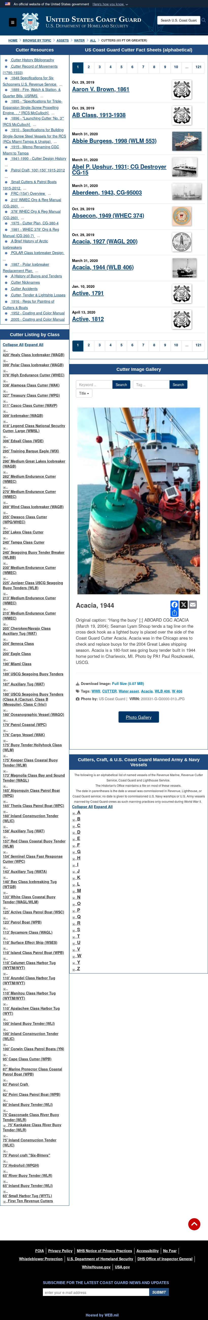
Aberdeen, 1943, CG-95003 (107, 192)
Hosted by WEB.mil (102, 1314)
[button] (111, 4)
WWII (96, 691)
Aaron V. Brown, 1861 (100, 89)
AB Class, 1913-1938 (99, 115)
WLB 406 (162, 691)
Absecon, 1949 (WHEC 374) (108, 215)
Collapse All (13, 344)
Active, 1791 (88, 293)
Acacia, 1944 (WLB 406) (103, 267)
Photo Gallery (138, 717)
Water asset (129, 691)
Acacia (147, 691)
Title (83, 393)
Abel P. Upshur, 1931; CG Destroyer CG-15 (119, 169)
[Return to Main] (194, 1227)
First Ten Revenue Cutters (30, 1200)
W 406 (177, 691)
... (60, 84)
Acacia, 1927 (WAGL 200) (104, 241)
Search (121, 384)
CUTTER (109, 691)
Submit (159, 1292)
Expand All (34, 344)
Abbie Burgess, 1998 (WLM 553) (114, 141)
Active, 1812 (88, 319)
